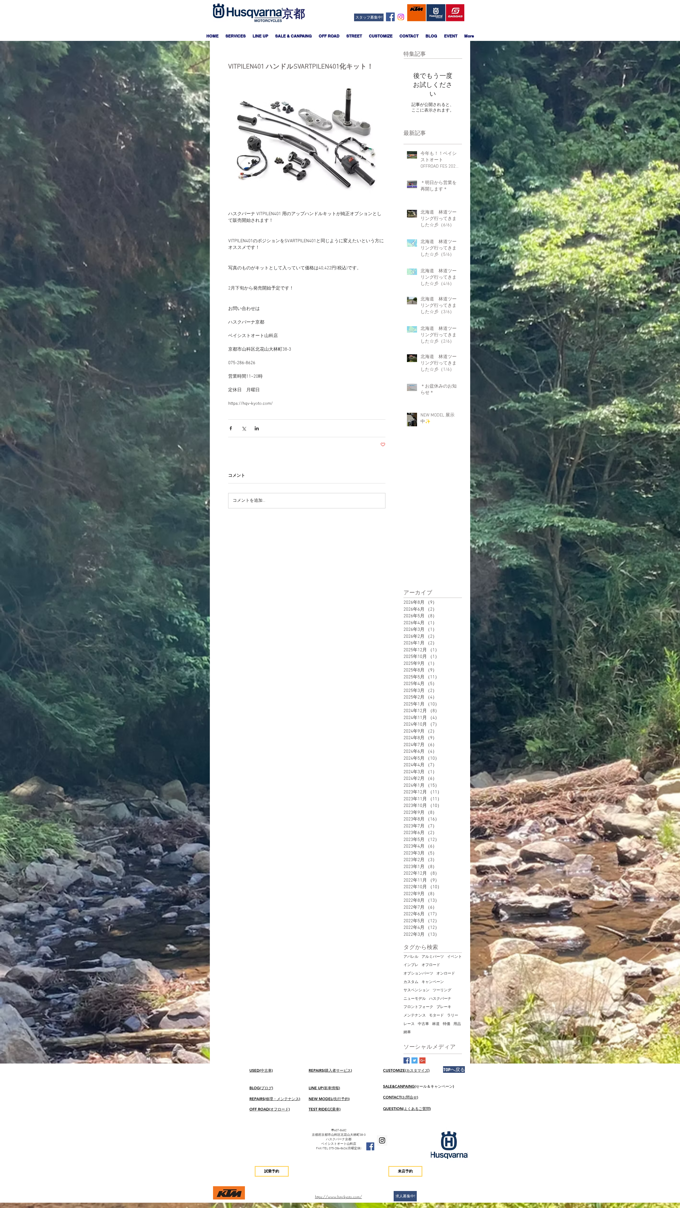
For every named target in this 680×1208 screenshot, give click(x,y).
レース (409, 1024)
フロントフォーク (418, 1007)
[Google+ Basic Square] (422, 1060)
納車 (407, 1032)
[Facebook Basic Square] (406, 1060)
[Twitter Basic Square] (414, 1060)
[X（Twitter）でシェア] (243, 428)
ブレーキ (443, 1007)
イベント (454, 957)
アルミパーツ (433, 957)
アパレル (410, 957)
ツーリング (442, 990)
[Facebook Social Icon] (390, 16)
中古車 (423, 1024)
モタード (436, 1015)
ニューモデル (414, 999)
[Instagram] (401, 17)
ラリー (452, 1015)
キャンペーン (433, 982)
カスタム (410, 982)
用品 (457, 1024)
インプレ (410, 965)
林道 (436, 1024)
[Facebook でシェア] (230, 428)
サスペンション (416, 990)
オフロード (431, 965)
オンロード (445, 973)
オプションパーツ (418, 973)
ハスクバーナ (440, 999)
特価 (446, 1024)
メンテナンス (414, 1015)
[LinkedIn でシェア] (256, 428)
